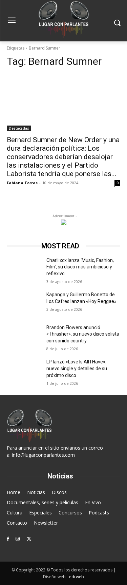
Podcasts (99, 512)
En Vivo (93, 502)
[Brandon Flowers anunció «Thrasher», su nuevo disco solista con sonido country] (24, 336)
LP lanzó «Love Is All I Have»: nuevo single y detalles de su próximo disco (76, 368)
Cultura (14, 512)
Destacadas (19, 128)
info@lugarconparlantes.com (43, 455)
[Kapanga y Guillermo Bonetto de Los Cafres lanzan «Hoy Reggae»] (24, 303)
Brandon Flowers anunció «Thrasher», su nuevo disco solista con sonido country (82, 334)
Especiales (40, 512)
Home (13, 492)
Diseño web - (63, 577)
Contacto (17, 523)
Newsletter (46, 523)
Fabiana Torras (22, 182)
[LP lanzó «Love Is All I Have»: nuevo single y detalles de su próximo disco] (24, 370)
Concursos (70, 512)
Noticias (36, 492)
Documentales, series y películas (42, 502)
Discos (59, 492)
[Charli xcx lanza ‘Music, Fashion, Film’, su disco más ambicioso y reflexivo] (24, 269)
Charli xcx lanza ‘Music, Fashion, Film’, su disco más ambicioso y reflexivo (80, 267)
